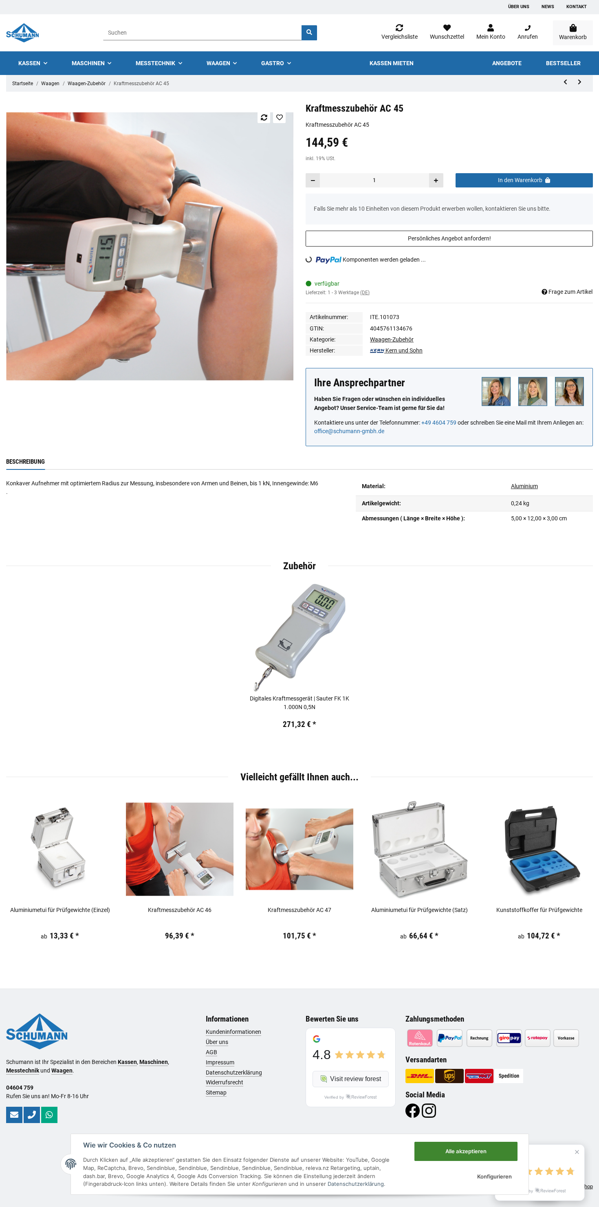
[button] (490, 32)
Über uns (518, 6)
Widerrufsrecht (224, 1082)
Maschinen (153, 1062)
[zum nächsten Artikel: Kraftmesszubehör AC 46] (580, 82)
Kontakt (576, 6)
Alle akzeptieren (466, 1151)
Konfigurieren (494, 1176)
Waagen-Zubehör (392, 339)
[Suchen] (309, 32)
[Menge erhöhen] (436, 180)
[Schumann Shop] (22, 32)
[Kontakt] (14, 1115)
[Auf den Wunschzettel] (279, 117)
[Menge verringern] (313, 180)
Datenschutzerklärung (234, 1072)
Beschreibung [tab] (25, 461)
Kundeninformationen (233, 1032)
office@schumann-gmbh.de (349, 431)
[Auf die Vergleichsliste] (264, 117)
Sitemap (216, 1092)
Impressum (220, 1062)
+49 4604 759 (438, 422)
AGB (211, 1052)
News (548, 6)
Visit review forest (355, 1078)
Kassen (127, 1062)
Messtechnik (22, 1070)
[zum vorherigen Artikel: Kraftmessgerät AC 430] (565, 82)
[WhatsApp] (49, 1115)
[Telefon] (32, 1115)
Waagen (62, 1070)
